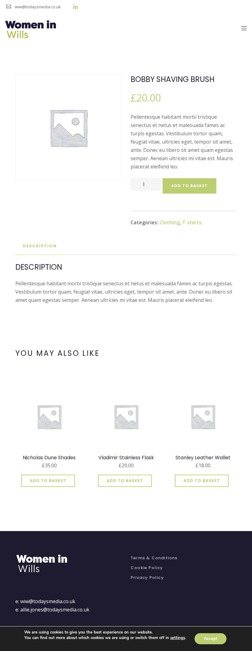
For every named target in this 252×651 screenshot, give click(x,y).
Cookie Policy (147, 568)
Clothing (169, 222)
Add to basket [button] (48, 480)
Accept (210, 638)
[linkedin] (75, 6)
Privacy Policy (147, 577)
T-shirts (191, 222)
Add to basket (189, 185)
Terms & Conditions (154, 558)
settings (177, 638)
